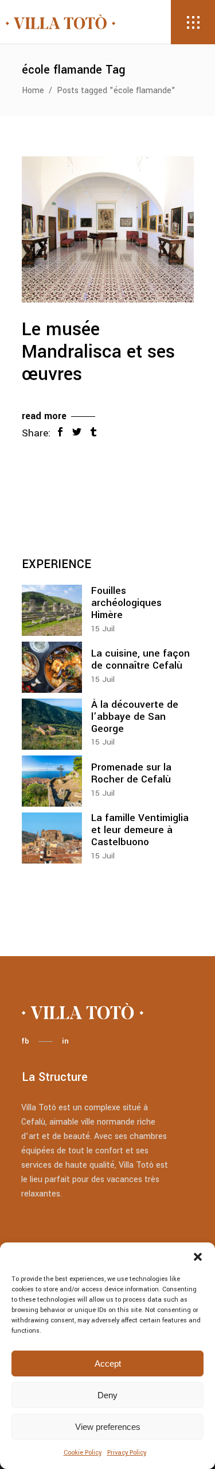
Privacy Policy (126, 1452)
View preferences (107, 1427)
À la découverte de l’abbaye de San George (134, 716)
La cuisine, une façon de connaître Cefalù (140, 659)
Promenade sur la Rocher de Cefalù (131, 773)
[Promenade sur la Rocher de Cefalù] (52, 781)
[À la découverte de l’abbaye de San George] (52, 724)
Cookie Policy (82, 1452)
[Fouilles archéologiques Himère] (52, 610)
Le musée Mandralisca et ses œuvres (98, 352)
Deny (107, 1395)
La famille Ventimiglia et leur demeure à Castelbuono (140, 830)
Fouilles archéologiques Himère (126, 603)
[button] (198, 1257)
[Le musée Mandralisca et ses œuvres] (108, 229)
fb (25, 1040)
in (65, 1040)
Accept (108, 1363)
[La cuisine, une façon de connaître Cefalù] (52, 667)
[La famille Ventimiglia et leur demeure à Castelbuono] (52, 838)
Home (33, 91)
